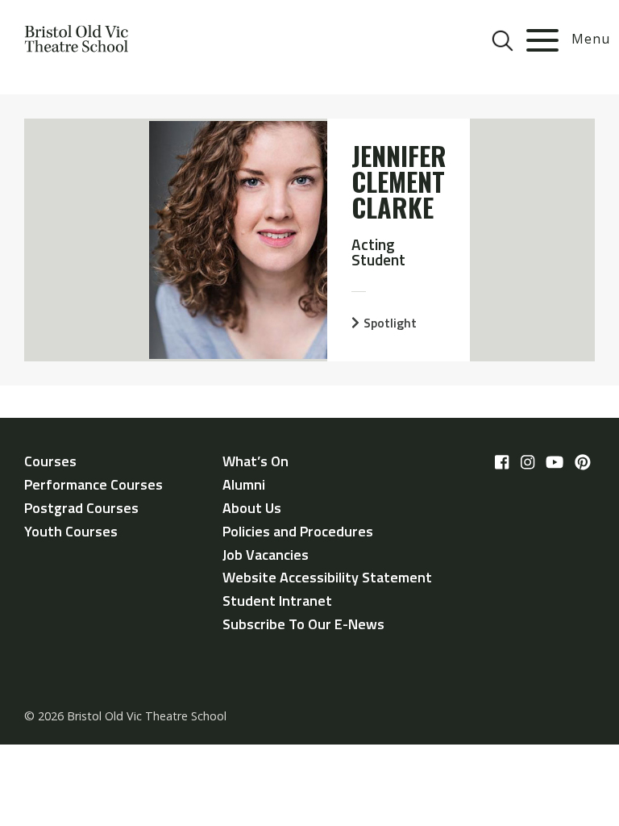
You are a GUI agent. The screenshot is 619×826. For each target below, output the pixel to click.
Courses (50, 461)
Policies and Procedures (297, 531)
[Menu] (542, 40)
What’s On (255, 461)
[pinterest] (583, 463)
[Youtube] (554, 463)
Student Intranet (277, 600)
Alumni (243, 484)
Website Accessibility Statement (327, 577)
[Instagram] (527, 463)
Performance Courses (93, 484)
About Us (251, 508)
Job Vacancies (265, 554)
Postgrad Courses (81, 508)
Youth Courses (71, 531)
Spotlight (390, 322)
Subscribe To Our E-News (303, 624)
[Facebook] (502, 463)
